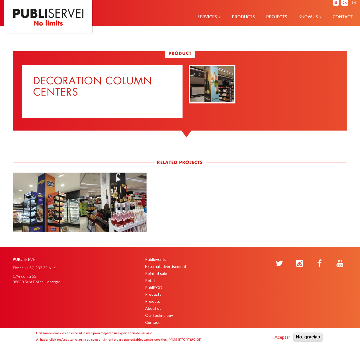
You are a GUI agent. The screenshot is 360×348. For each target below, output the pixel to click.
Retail (150, 280)
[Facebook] (319, 263)
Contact (343, 16)
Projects (276, 16)
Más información (184, 339)
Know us (308, 16)
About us (153, 308)
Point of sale (156, 273)
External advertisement (165, 266)
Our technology (159, 315)
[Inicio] (48, 25)
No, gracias (308, 337)
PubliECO (153, 287)
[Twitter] (279, 263)
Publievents (155, 259)
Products (243, 16)
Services (207, 16)
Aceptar (282, 337)
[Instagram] (299, 263)
